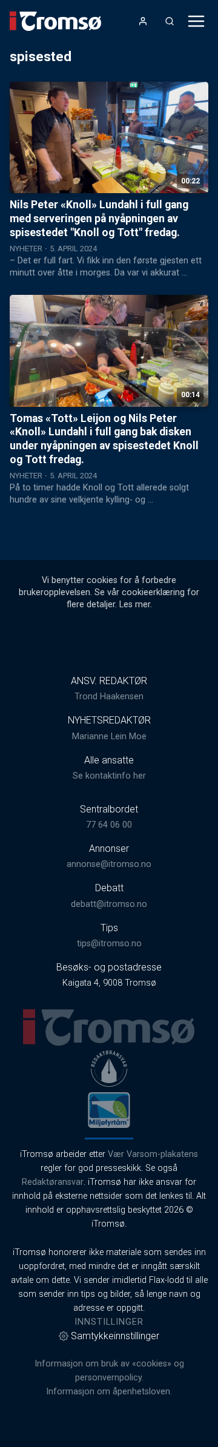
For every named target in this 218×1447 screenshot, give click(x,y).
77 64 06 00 (109, 825)
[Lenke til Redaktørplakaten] (109, 1068)
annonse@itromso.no (109, 864)
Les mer (134, 604)
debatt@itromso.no (109, 904)
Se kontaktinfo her (109, 776)
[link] (55, 21)
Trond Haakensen (109, 696)
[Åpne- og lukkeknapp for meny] (196, 21)
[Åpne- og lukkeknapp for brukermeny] (143, 21)
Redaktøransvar (53, 1182)
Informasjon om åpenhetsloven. (109, 1391)
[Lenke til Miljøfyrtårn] (109, 1110)
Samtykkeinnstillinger (115, 1336)
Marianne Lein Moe (109, 736)
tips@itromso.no (109, 943)
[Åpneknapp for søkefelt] (169, 21)
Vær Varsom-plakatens (153, 1154)
